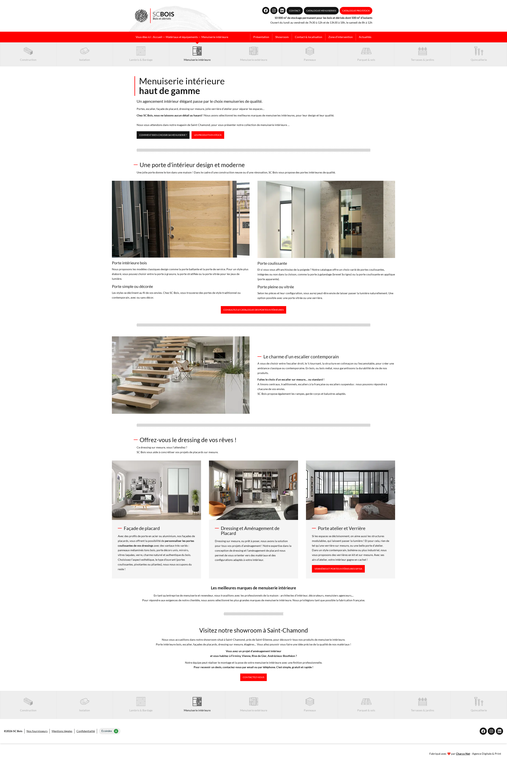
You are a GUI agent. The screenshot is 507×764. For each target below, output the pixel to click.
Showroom (282, 37)
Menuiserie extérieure (253, 59)
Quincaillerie (479, 59)
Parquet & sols (366, 59)
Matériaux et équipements (182, 37)
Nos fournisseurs (37, 731)
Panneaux (310, 59)
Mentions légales (62, 731)
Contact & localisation (308, 37)
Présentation (261, 37)
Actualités (365, 37)
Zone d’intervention (340, 37)
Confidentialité (85, 731)
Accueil (157, 37)
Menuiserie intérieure (197, 59)
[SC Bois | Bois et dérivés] (154, 15)
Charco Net (463, 753)
